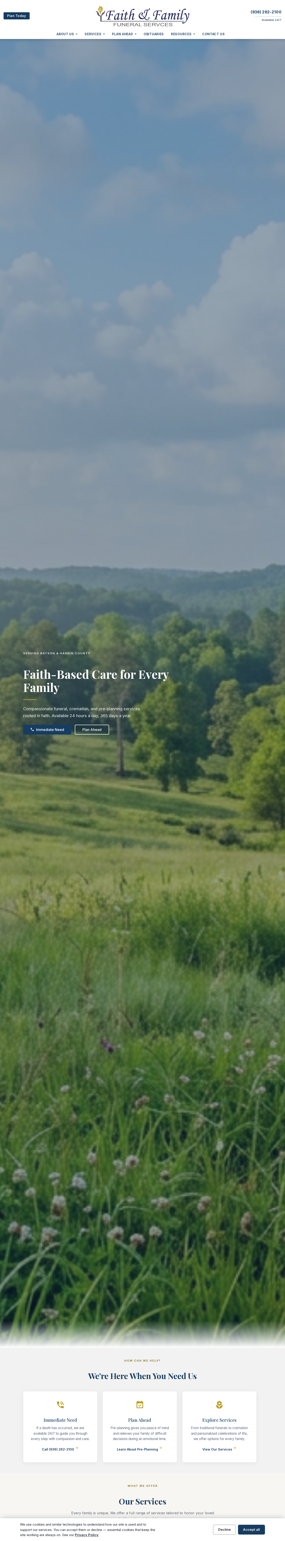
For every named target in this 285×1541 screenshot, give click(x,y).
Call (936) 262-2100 (60, 1449)
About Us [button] (65, 34)
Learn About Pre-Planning (140, 1449)
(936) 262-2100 (266, 12)
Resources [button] (181, 34)
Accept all (251, 1529)
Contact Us (213, 34)
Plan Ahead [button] (122, 34)
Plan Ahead (92, 729)
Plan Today (16, 16)
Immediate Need (47, 729)
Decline (224, 1529)
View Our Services (219, 1449)
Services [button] (93, 34)
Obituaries (154, 34)
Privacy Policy (86, 1535)
